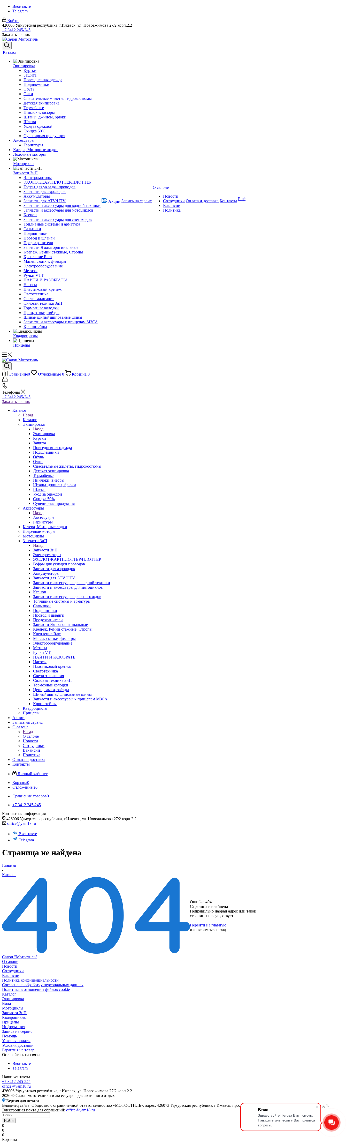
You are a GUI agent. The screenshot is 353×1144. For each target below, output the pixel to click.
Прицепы (10, 1022)
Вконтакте (21, 6)
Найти (8, 1121)
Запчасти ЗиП (45, 550)
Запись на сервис (17, 1031)
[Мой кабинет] (4, 380)
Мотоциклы (12, 1008)
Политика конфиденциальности (30, 980)
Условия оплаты (16, 1040)
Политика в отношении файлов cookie (36, 989)
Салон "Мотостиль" (19, 957)
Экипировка (44, 433)
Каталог (30, 419)
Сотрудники (13, 971)
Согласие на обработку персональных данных (42, 985)
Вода (6, 1003)
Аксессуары (43, 517)
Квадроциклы (14, 1017)
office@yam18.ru (21, 823)
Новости (9, 966)
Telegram (20, 11)
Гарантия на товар (18, 1050)
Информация (13, 1027)
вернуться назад (212, 930)
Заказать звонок (16, 401)
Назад (28, 415)
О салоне (31, 736)
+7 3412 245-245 (16, 30)
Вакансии (10, 975)
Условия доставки (18, 1045)
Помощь (9, 1036)
